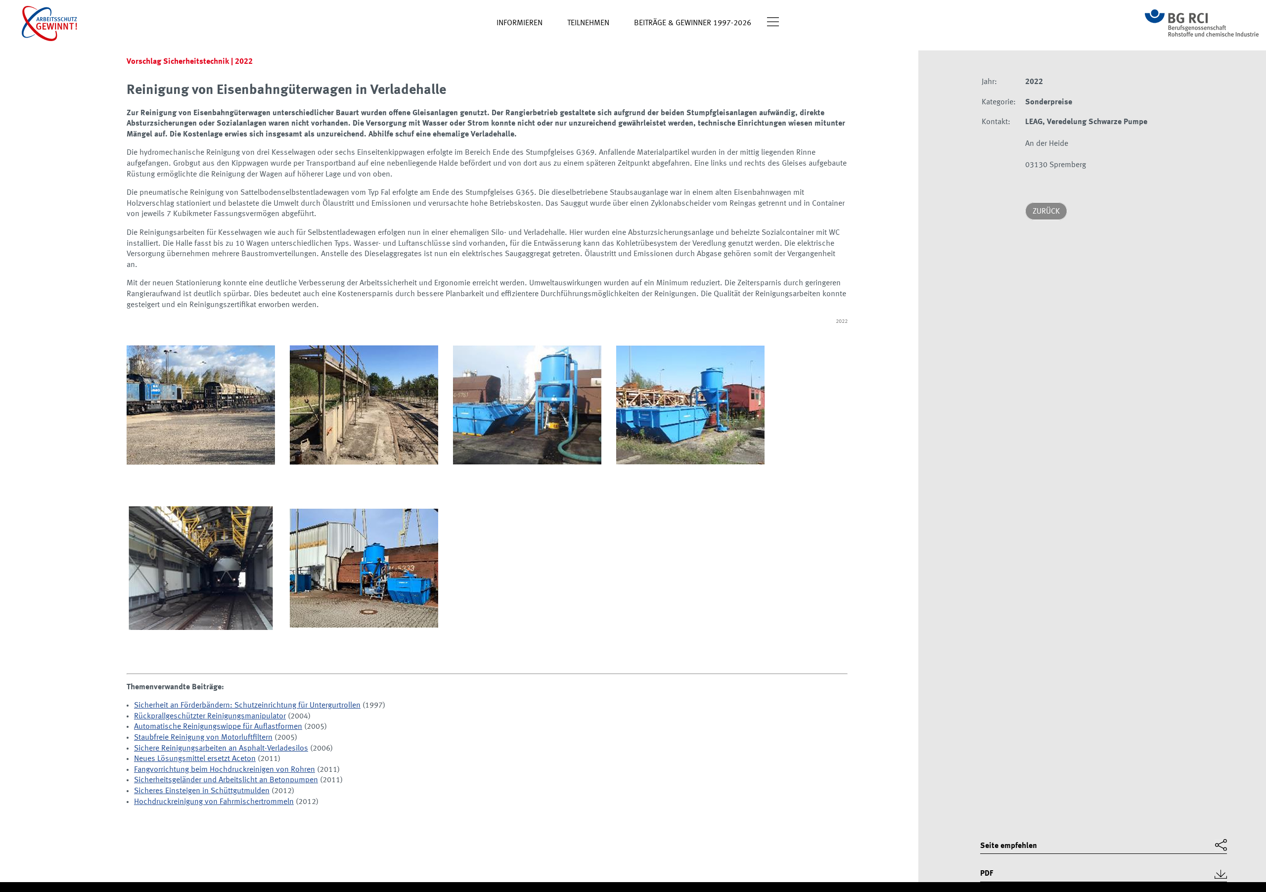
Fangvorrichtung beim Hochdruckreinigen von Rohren (224, 770)
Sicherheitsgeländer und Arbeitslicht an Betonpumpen (226, 780)
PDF (986, 874)
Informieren (520, 23)
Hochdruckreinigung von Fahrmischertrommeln (214, 802)
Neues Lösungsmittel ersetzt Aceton (195, 759)
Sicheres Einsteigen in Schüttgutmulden (202, 791)
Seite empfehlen (1008, 846)
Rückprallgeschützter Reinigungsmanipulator (210, 716)
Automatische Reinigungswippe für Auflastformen (218, 727)
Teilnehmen (588, 23)
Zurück (1046, 212)
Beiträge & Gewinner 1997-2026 (692, 23)
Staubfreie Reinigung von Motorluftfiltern (203, 738)
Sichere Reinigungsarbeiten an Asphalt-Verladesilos (221, 749)
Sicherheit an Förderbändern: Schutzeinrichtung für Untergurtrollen (247, 706)
